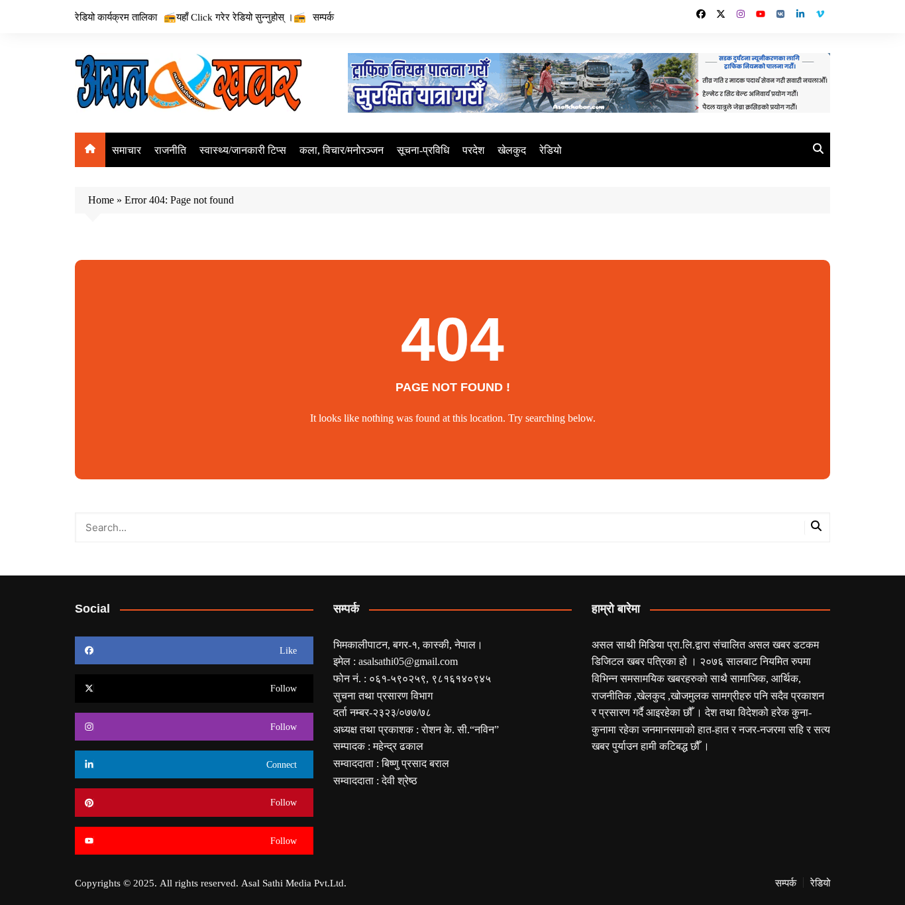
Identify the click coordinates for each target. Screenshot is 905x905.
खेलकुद (512, 150)
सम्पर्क (323, 16)
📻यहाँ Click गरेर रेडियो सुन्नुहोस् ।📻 (235, 16)
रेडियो (550, 150)
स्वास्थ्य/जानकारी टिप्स (242, 150)
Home (101, 199)
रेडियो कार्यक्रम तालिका (116, 16)
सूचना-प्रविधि (423, 150)
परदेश (473, 150)
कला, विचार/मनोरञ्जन (341, 150)
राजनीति (170, 150)
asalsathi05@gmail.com (408, 661)
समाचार (126, 150)
